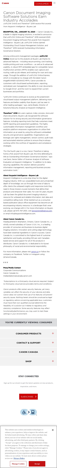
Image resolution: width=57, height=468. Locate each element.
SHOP (28, 361)
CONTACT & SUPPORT (28, 343)
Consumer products (28, 333)
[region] (28, 447)
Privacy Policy (19, 458)
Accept (37, 464)
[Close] (53, 430)
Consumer (42, 4)
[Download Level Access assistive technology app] (28, 412)
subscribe (29, 396)
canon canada (28, 352)
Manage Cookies (18, 464)
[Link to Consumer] (5, 3)
